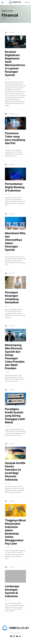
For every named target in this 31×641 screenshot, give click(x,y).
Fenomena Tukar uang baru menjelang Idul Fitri (15, 138)
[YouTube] (17, 636)
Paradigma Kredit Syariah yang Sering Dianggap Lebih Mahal (15, 415)
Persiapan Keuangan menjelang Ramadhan (12, 297)
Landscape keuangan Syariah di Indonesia (12, 591)
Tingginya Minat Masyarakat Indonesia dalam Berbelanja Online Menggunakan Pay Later (15, 532)
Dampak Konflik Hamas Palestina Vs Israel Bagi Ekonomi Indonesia (15, 471)
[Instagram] (14, 636)
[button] (28, 2)
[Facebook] (11, 636)
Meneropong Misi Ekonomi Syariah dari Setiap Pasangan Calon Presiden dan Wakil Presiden (15, 356)
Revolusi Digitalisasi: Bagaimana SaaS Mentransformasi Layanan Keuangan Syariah (15, 63)
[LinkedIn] (20, 636)
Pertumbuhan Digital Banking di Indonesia (14, 187)
